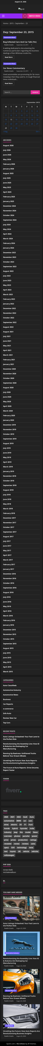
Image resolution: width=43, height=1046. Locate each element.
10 (22, 115)
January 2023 (8, 304)
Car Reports (8, 704)
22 (11, 124)
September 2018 (9, 485)
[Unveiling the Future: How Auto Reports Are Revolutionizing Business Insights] (21, 1016)
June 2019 (7, 453)
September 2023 (9, 266)
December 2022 (9, 308)
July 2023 (7, 276)
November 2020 (9, 373)
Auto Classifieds (10, 685)
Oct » (38, 131)
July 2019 (7, 448)
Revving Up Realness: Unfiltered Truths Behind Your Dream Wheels (19, 997)
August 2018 (8, 490)
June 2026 (7, 155)
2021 (12, 817)
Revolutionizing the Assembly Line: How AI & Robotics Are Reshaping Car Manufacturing (21, 746)
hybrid (15, 828)
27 (37, 124)
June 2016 (7, 602)
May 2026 (7, 159)
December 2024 (9, 206)
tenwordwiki (8, 870)
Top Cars (6, 723)
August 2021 (8, 332)
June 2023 (7, 280)
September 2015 (9, 643)
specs (6, 847)
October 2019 (8, 434)
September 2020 (9, 383)
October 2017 (8, 527)
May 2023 (7, 285)
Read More (9, 57)
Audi (25, 817)
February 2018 (9, 513)
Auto (32, 817)
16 (16, 119)
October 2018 (8, 481)
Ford (30, 824)
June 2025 (7, 183)
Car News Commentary (14, 68)
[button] (3, 16)
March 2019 (8, 467)
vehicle (26, 851)
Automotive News (9, 37)
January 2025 (8, 201)
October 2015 (8, 639)
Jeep (15, 832)
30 (16, 128)
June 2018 (7, 499)
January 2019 (8, 471)
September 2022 (9, 322)
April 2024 (7, 234)
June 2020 (7, 397)
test (5, 851)
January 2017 (8, 569)
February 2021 (9, 359)
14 (6, 119)
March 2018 (8, 508)
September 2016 (9, 588)
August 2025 (8, 173)
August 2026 (8, 145)
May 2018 (7, 504)
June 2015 (7, 657)
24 (22, 124)
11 (27, 115)
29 (11, 128)
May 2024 (7, 229)
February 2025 (9, 197)
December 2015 (9, 630)
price (6, 840)
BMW (19, 821)
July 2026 (7, 150)
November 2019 (9, 429)
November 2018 (9, 476)
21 (6, 124)
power (34, 836)
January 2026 (8, 169)
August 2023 (8, 271)
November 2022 (9, 313)
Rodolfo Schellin (9, 45)
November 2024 (9, 211)
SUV (13, 847)
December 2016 (9, 574)
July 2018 (7, 495)
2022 (19, 817)
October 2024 (8, 215)
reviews (25, 844)
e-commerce (8, 709)
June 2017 (7, 546)
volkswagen (9, 855)
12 (32, 115)
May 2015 (7, 662)
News (35, 832)
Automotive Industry (12, 690)
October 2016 (8, 583)
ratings (33, 840)
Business (7, 699)
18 (27, 119)
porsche (26, 836)
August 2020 (8, 387)
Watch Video (34, 16)
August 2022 (8, 327)
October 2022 (8, 318)
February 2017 (9, 564)
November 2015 (9, 634)
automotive (9, 821)
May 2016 (7, 606)
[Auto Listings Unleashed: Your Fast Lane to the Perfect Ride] (21, 908)
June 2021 (7, 341)
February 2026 (9, 164)
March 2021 (8, 355)
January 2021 (8, 364)
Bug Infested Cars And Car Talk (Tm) (20, 42)
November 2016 (9, 578)
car (24, 821)
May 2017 (7, 550)
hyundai (23, 828)
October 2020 (8, 378)
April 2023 (7, 290)
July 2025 (7, 178)
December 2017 (9, 518)
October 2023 (8, 262)
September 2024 (9, 220)
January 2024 (8, 248)
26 (32, 124)
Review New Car (10, 718)
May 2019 (7, 457)
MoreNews (21, 1044)
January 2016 (8, 625)
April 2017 (7, 555)
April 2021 (7, 350)
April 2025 (7, 192)
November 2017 (9, 522)
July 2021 (7, 336)
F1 (25, 824)
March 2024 (8, 238)
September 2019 (9, 439)
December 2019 (9, 425)
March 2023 (8, 294)
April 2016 (7, 611)
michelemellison (9, 872)
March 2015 (8, 671)
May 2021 (7, 346)
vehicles (35, 851)
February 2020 (9, 415)
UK (19, 851)
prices (13, 840)
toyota (13, 851)
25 (27, 124)
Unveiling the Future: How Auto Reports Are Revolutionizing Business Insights (21, 1032)
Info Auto (7, 713)
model (27, 832)
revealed (7, 844)
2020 (6, 817)
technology (22, 847)
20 (37, 119)
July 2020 (7, 392)
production (23, 840)
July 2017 (7, 541)
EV (21, 824)
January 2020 (8, 420)
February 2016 (9, 620)
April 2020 (7, 406)
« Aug (5, 131)
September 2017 (9, 532)
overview (8, 836)
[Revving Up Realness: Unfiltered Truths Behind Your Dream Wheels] (21, 981)
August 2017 (8, 536)
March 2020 (8, 411)
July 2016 (7, 597)
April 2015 (7, 667)
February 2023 (9, 299)
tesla (31, 847)
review (16, 844)
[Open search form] (19, 16)
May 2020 (7, 401)
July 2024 (7, 224)
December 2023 (9, 252)
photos (17, 836)
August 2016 (8, 592)
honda (7, 828)
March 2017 (8, 560)
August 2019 (8, 443)
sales (33, 844)
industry (7, 832)
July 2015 (7, 653)
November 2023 (9, 257)
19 (32, 119)
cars (30, 821)
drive (6, 824)
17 (22, 119)
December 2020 (9, 369)
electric (14, 824)
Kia (21, 832)
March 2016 (8, 616)
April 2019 (7, 462)
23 (16, 124)
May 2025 (7, 187)
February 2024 (9, 243)
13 (37, 115)
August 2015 (8, 648)
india (32, 828)
